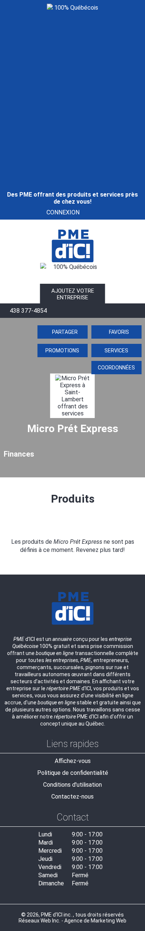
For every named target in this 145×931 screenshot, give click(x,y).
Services (116, 350)
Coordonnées (116, 368)
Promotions (62, 350)
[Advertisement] (72, 91)
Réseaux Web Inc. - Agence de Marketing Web (72, 921)
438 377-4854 (27, 310)
